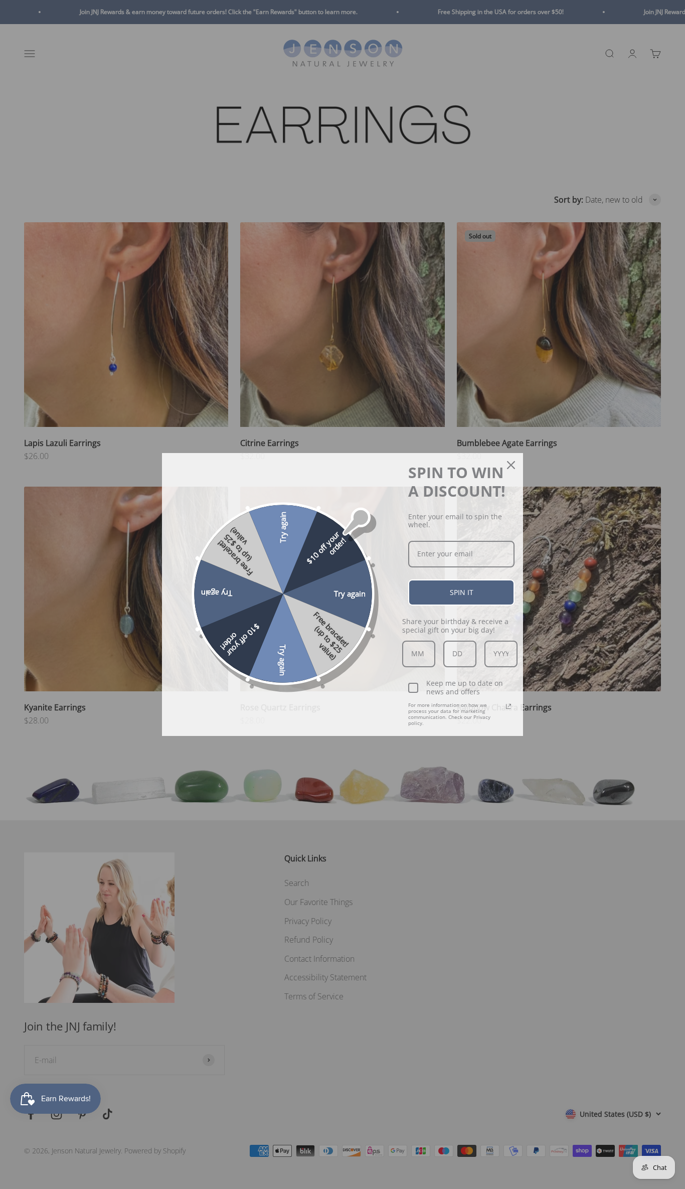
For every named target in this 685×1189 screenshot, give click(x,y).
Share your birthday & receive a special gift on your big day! (455, 626)
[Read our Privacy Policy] (508, 706)
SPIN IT (461, 592)
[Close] (511, 465)
